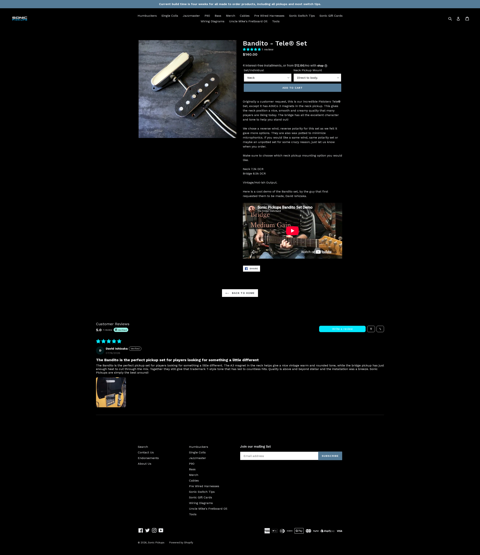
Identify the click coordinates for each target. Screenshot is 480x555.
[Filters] (371, 329)
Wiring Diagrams (212, 21)
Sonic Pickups (156, 542)
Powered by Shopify (181, 542)
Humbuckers (147, 15)
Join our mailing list (255, 446)
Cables (245, 15)
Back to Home (243, 292)
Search (143, 447)
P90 (207, 15)
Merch (230, 15)
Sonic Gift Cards (331, 15)
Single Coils (169, 15)
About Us (144, 463)
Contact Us (146, 452)
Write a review (342, 329)
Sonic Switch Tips (302, 15)
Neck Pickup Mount (307, 70)
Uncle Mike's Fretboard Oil (248, 21)
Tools (276, 21)
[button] (252, 49)
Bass (218, 15)
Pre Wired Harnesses (269, 15)
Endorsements (148, 458)
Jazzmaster (191, 15)
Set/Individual (254, 70)
